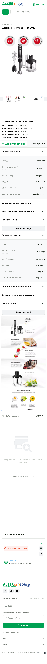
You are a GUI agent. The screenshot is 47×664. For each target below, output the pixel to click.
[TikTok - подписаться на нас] (11, 591)
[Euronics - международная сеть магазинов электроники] (20, 4)
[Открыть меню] (5, 12)
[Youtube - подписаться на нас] (17, 591)
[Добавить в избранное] (41, 542)
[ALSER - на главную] (9, 4)
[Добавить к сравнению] (41, 548)
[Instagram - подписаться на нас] (5, 591)
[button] (41, 554)
